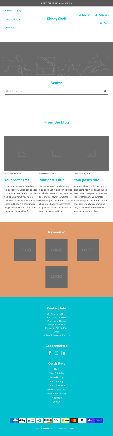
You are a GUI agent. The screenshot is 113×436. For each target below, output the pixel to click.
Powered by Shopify (66, 428)
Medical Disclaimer (56, 389)
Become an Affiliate (56, 393)
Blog (56, 369)
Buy (19, 10)
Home (8, 10)
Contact (9, 27)
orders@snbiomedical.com (57, 335)
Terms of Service (56, 385)
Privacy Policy (56, 381)
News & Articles (56, 373)
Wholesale (56, 398)
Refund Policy (56, 377)
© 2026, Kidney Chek (44, 428)
